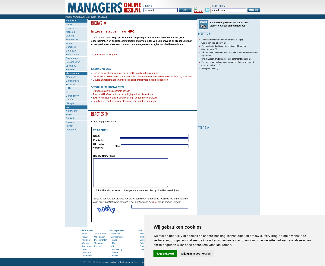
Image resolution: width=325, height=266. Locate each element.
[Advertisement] (228, 98)
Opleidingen (72, 58)
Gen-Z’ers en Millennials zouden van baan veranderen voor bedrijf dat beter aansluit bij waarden (142, 76)
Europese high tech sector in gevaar (111, 91)
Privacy (69, 126)
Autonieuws (72, 39)
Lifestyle (70, 103)
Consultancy (72, 96)
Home (69, 24)
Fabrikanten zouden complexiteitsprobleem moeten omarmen (124, 101)
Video (69, 43)
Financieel (71, 84)
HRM (68, 88)
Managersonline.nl (110, 262)
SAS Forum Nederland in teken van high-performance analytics (125, 97)
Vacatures (71, 65)
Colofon (70, 122)
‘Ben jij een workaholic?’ (212, 43)
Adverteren (71, 129)
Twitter (69, 114)
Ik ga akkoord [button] (165, 253)
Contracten (71, 50)
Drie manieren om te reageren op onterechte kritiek (224, 59)
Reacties (70, 69)
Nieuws (70, 28)
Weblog (70, 35)
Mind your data (208, 68)
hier (155, 202)
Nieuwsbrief (72, 111)
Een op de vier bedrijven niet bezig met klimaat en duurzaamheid (126, 73)
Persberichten (73, 62)
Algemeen (71, 77)
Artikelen (70, 32)
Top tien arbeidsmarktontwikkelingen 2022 (220, 40)
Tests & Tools (72, 54)
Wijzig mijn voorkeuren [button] (196, 253)
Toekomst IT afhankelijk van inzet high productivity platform (123, 94)
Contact (70, 118)
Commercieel (73, 81)
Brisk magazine (126, 262)
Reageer (113, 54)
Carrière (70, 99)
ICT (67, 92)
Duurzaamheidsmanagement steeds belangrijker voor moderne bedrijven (130, 80)
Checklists (71, 47)
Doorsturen (99, 54)
